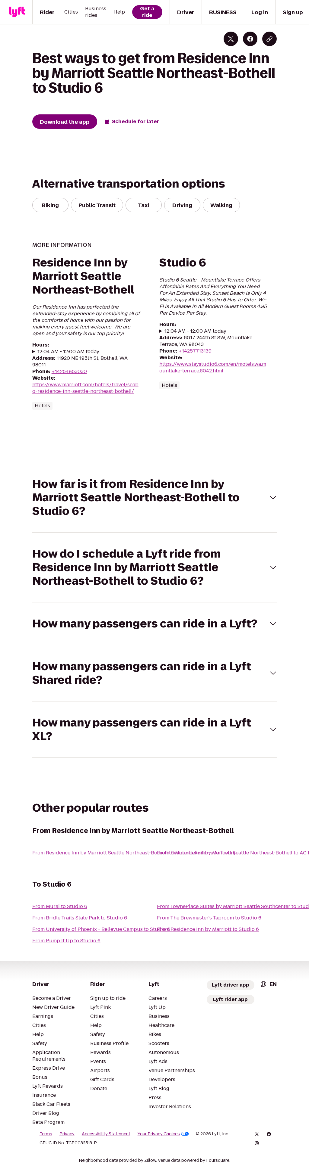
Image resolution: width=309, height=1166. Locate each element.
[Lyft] (17, 12)
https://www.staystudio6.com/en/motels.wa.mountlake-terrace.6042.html (212, 367)
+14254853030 (69, 371)
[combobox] (268, 984)
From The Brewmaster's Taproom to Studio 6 (209, 917)
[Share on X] (231, 39)
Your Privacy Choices (159, 1134)
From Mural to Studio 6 (59, 906)
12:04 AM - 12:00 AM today (68, 351)
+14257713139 (195, 350)
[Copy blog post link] (269, 39)
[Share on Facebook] (250, 39)
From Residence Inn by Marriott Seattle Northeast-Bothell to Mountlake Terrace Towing (134, 852)
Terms (46, 1134)
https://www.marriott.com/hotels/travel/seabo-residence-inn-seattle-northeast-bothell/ (85, 388)
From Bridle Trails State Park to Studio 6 (79, 917)
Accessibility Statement (106, 1134)
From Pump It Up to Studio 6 (66, 940)
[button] (154, 497)
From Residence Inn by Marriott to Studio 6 (208, 929)
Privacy (67, 1134)
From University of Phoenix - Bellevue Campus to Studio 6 (101, 929)
